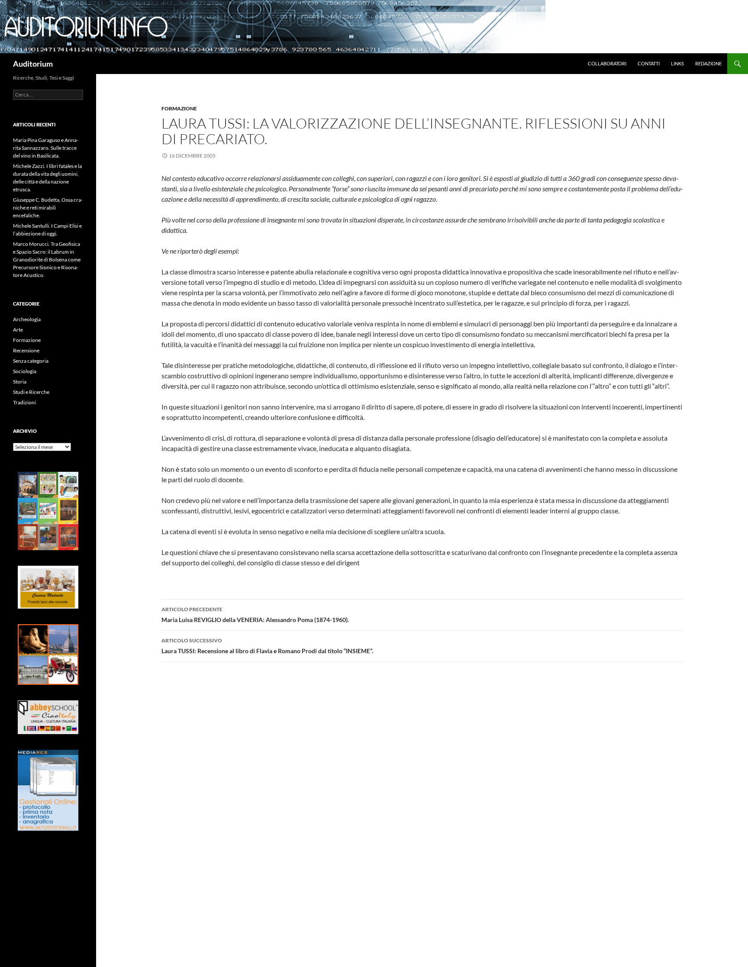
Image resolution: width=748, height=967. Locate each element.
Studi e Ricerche (31, 392)
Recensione (26, 350)
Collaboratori (607, 63)
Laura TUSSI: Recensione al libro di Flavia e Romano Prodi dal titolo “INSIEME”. (267, 645)
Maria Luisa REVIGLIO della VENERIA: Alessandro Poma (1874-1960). (255, 614)
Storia (19, 381)
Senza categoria (30, 361)
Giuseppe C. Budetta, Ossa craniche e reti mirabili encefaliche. (48, 208)
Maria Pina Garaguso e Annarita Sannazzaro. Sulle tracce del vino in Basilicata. (45, 148)
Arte (18, 329)
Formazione (179, 108)
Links (677, 63)
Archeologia (27, 319)
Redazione (708, 63)
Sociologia (24, 371)
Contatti (649, 63)
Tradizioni (24, 402)
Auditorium (33, 63)
